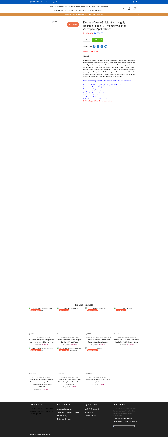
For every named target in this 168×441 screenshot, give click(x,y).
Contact (104, 7)
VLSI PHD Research (57, 7)
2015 (33, 337)
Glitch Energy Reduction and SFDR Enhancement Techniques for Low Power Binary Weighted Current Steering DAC (41, 382)
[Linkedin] (138, 2)
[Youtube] (136, 2)
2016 (119, 337)
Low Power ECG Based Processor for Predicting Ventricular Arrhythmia (126, 341)
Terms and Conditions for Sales (68, 412)
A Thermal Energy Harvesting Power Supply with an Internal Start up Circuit (41, 341)
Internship (73, 10)
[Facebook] (133, 2)
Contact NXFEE (90, 416)
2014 (62, 337)
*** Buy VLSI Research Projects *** (78, 7)
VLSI (109, 337)
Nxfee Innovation (45, 434)
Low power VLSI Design (43, 337)
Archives (82, 10)
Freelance (96, 7)
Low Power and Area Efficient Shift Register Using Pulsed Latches (98, 341)
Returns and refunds (64, 419)
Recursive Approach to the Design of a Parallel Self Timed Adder (69, 341)
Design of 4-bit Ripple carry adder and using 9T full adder (98, 380)
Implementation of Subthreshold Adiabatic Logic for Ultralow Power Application (70, 381)
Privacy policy (62, 416)
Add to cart (98, 40)
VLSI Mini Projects (60, 10)
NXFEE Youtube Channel (96, 10)
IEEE (90, 337)
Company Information (64, 409)
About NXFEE (90, 412)
